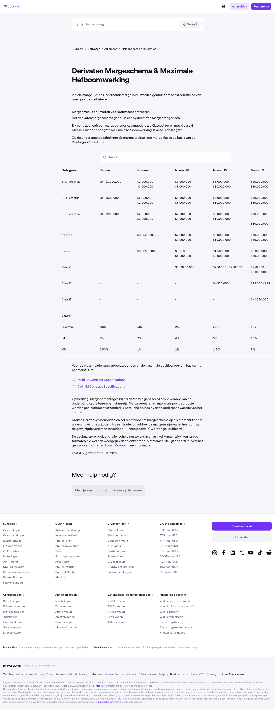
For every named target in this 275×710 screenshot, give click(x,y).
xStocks (131, 674)
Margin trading (13, 540)
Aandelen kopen (67, 594)
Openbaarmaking (187, 647)
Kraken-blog (63, 540)
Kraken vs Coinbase (172, 632)
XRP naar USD (169, 540)
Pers (58, 551)
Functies (10, 523)
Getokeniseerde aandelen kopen (130, 594)
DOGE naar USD (170, 556)
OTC (201, 674)
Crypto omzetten (172, 523)
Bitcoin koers (116, 530)
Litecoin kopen (12, 632)
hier (98, 685)
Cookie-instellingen (52, 647)
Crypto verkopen (14, 535)
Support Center (65, 572)
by (12, 665)
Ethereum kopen (14, 606)
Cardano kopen (13, 622)
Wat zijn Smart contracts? (177, 606)
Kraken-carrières (66, 535)
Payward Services (114, 674)
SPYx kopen (115, 617)
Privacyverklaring (29, 647)
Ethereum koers (118, 535)
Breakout (61, 674)
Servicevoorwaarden (129, 647)
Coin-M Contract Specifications (101, 386)
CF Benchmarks (147, 674)
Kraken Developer (67, 546)
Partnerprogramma (67, 556)
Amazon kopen (65, 617)
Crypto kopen (12, 530)
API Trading (10, 561)
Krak (185, 674)
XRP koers (114, 546)
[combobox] (129, 24)
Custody (211, 674)
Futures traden (13, 546)
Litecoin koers (117, 561)
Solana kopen (12, 627)
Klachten (61, 577)
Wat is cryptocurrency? (175, 601)
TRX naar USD (169, 567)
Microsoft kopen (66, 627)
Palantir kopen (64, 622)
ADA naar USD (169, 561)
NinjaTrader (47, 674)
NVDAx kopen (117, 601)
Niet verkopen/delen (77, 647)
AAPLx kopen (116, 611)
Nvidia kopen (63, 601)
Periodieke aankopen (17, 572)
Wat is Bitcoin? (169, 611)
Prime (193, 674)
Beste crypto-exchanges (176, 627)
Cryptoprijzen (118, 523)
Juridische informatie (109, 702)
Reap (162, 674)
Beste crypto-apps (172, 622)
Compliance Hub (102, 647)
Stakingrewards (13, 567)
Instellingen (10, 556)
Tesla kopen (63, 606)
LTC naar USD (168, 572)
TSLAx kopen (116, 606)
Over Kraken (64, 523)
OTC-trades (11, 551)
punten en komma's (104, 445)
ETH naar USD (169, 535)
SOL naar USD (169, 551)
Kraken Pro (32, 674)
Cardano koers (117, 551)
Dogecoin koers (118, 540)
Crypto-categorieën (121, 567)
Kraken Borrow (12, 577)
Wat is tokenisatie (171, 617)
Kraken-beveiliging (67, 530)
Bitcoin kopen (12, 601)
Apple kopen (63, 611)
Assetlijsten (62, 561)
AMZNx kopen (117, 622)
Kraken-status (64, 567)
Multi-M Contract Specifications (101, 380)
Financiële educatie (174, 594)
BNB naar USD (169, 546)
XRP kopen (10, 617)
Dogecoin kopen (14, 611)
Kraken (20, 674)
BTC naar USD (169, 530)
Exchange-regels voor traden (159, 647)
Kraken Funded (13, 582)
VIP (70, 674)
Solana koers (116, 556)
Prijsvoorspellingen (120, 572)
